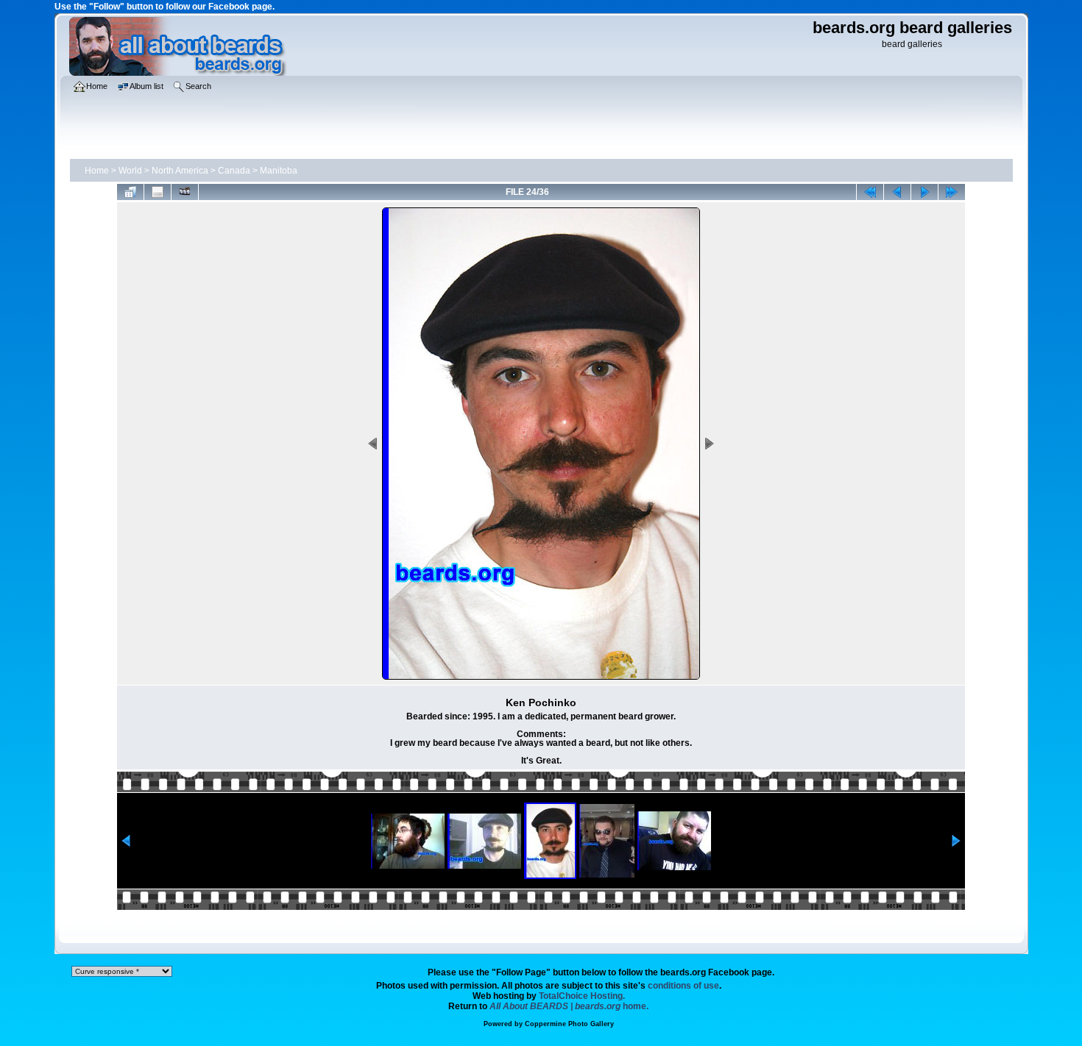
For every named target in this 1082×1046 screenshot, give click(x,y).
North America (180, 171)
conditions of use (683, 986)
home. (568, 1006)
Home (97, 171)
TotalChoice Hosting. (582, 996)
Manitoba (278, 171)
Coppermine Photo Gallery (569, 1024)
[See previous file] (897, 192)
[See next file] (924, 192)
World (130, 171)
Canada (234, 171)
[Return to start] (870, 192)
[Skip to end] (951, 192)
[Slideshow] (185, 192)
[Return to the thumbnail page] (130, 192)
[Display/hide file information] (157, 192)
